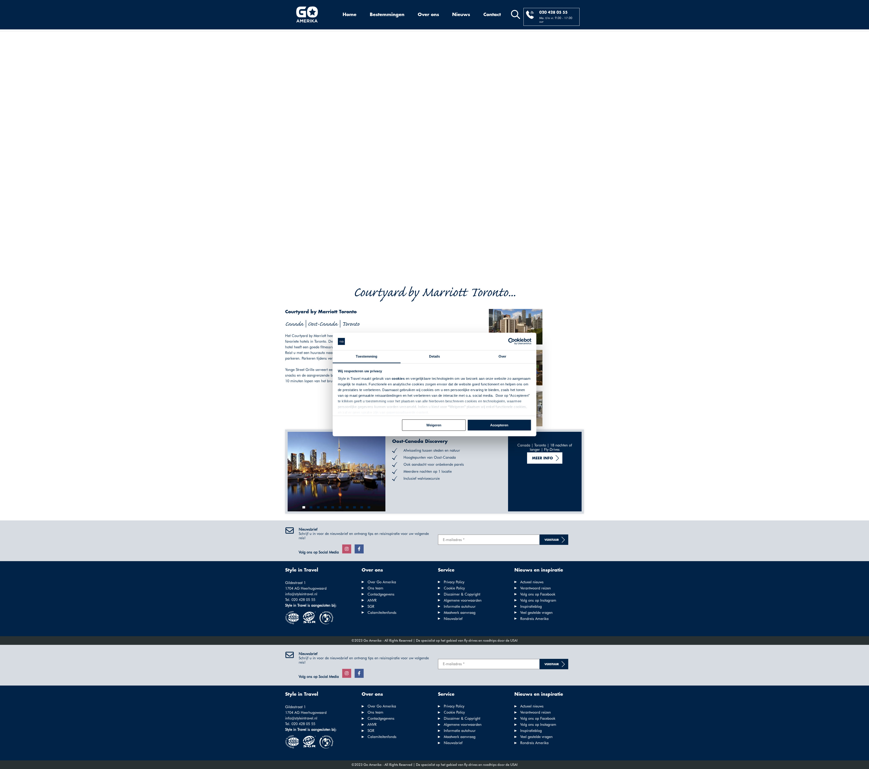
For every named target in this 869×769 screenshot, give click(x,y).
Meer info (542, 458)
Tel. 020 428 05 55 (300, 600)
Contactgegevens (381, 594)
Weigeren (433, 425)
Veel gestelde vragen (536, 612)
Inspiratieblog (531, 606)
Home (349, 14)
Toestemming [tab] (366, 356)
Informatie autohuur (460, 606)
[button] (304, 507)
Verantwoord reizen (535, 588)
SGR (371, 606)
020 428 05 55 (553, 12)
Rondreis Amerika (534, 619)
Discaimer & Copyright (462, 594)
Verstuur (551, 540)
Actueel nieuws (532, 582)
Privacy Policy (454, 582)
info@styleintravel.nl (301, 594)
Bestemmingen (387, 14)
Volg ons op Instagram (538, 600)
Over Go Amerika (382, 582)
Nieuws (461, 14)
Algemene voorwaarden (463, 600)
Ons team (375, 588)
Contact (492, 14)
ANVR (372, 600)
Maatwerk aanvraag (459, 612)
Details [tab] (434, 356)
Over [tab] (502, 356)
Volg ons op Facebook (537, 594)
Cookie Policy (454, 588)
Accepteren (499, 425)
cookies (398, 378)
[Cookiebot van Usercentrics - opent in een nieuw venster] (511, 341)
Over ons (428, 14)
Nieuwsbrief (453, 619)
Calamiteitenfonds (382, 612)
